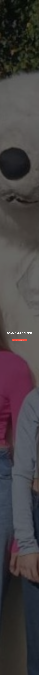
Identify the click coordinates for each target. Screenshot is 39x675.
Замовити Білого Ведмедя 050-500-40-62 (19, 340)
